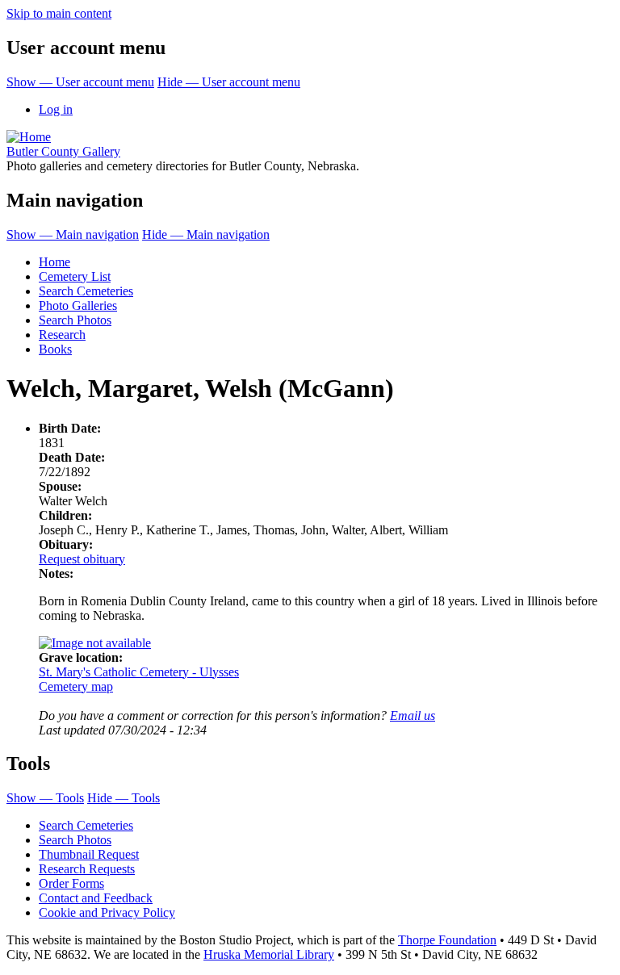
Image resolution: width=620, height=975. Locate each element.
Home (54, 262)
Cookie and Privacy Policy (107, 912)
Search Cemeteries (86, 291)
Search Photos (75, 320)
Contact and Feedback (96, 898)
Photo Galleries (78, 305)
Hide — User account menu (228, 82)
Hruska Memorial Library (268, 954)
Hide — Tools (123, 798)
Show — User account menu (80, 82)
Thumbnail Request (89, 854)
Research (62, 334)
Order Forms (71, 883)
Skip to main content (58, 13)
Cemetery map (76, 686)
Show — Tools (45, 798)
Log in (56, 109)
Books (55, 349)
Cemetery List (75, 276)
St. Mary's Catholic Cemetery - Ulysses (139, 672)
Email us (412, 715)
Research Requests (87, 869)
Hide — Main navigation (206, 234)
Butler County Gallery (63, 151)
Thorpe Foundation (447, 940)
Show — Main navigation (72, 234)
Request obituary (82, 559)
